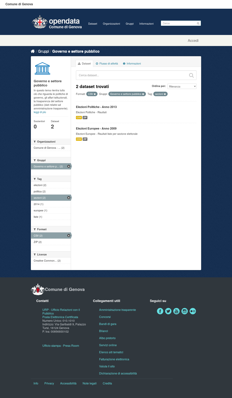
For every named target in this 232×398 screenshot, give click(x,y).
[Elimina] (95, 94)
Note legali (90, 383)
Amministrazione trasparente (117, 310)
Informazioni (146, 23)
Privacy (49, 383)
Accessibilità (68, 383)
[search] (191, 75)
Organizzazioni (111, 23)
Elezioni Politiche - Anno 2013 (96, 107)
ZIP (85, 117)
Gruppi (130, 23)
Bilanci (103, 331)
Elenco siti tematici (111, 352)
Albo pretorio (107, 338)
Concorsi (105, 317)
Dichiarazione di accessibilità (118, 373)
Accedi (193, 40)
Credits (107, 383)
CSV (79, 117)
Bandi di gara (107, 324)
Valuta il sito (107, 366)
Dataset (92, 23)
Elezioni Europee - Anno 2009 (96, 128)
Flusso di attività (108, 63)
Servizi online (108, 345)
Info (36, 383)
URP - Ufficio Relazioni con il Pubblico (61, 311)
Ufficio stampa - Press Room (60, 345)
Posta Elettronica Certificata (60, 317)
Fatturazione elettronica (114, 359)
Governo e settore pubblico (76, 51)
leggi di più (40, 112)
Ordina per (158, 86)
